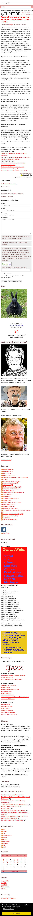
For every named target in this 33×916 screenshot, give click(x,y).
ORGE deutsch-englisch (8, 712)
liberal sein (8, 153)
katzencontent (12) (8, 485)
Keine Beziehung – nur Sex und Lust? (12, 820)
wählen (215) (6, 517)
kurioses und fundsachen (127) (11, 488)
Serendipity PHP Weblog (8, 898)
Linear (14, 193)
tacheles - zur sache (20, 153)
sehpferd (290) (7, 500)
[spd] (2, 845)
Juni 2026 (4, 885)
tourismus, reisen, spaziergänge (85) (13, 514)
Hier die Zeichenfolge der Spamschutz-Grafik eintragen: (14, 267)
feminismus (15, 157)
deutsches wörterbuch (7, 695)
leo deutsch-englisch (7, 710)
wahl (4, 847)
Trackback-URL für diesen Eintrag (9, 183)
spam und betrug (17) (9, 506)
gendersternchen (26, 157)
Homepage (4, 213)
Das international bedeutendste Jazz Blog (13, 675)
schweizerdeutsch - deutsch (21, 697)
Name (3, 203)
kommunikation (7, 835)
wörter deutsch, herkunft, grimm (10, 689)
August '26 (14, 871)
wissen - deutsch (6, 693)
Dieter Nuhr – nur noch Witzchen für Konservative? (13, 163)
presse (5, 839)
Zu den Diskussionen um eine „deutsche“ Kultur (15, 804)
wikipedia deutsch (6, 691)
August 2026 (4, 881)
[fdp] (2, 833)
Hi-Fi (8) (5, 479)
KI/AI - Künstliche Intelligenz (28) (12, 487)
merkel (5, 837)
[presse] (2, 839)
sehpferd (11, 24)
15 (21, 862)
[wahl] (2, 847)
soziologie (17, 159)
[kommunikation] (2, 835)
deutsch (3, 153)
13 (14, 862)
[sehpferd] (2, 843)
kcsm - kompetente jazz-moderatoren (11, 679)
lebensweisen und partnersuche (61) (13, 492)
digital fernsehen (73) (9, 475)
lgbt (2, 159)
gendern (20, 157)
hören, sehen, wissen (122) (10, 483)
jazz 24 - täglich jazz (7, 677)
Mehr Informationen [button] (8, 909)
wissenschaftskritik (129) (10, 519)
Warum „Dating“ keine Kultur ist (10, 806)
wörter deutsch (5, 687)
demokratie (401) (7, 471)
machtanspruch (10, 159)
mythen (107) (6, 496)
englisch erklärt (5, 704)
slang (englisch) (5, 708)
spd (4, 845)
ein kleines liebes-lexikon (8, 685)
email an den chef (6, 460)
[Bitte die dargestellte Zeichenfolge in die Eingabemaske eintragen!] (7, 264)
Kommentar (4, 217)
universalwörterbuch (7, 697)
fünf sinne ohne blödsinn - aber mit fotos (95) (15, 477)
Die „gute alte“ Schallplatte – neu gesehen (13, 810)
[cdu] (2, 829)
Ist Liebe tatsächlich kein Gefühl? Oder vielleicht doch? (14, 170)
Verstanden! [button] (16, 913)
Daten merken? (7, 274)
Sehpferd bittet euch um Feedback (11, 795)
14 (18, 862)
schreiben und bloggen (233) (11, 498)
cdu (4, 829)
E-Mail (3, 208)
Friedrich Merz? (5, 808)
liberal (5, 159)
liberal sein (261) (7, 494)
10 (3, 862)
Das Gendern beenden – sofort (8, 165)
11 (7, 862)
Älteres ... (4, 888)
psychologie (6, 841)
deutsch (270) (7, 473)
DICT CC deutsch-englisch (9, 714)
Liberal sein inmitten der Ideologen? (9, 168)
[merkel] (2, 837)
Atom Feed (6, 533)
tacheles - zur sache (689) (10, 508)
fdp (4, 833)
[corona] (2, 831)
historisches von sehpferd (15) (11, 481)
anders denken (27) (8, 469)
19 (10, 864)
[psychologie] (2, 841)
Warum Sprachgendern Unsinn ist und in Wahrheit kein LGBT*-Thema (15, 19)
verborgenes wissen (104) (10, 516)
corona (5, 831)
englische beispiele (6, 706)
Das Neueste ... (5, 886)
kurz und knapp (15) (8, 490)
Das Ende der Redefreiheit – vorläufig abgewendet (12, 167)
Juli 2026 (3, 883)
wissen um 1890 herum (7, 699)
